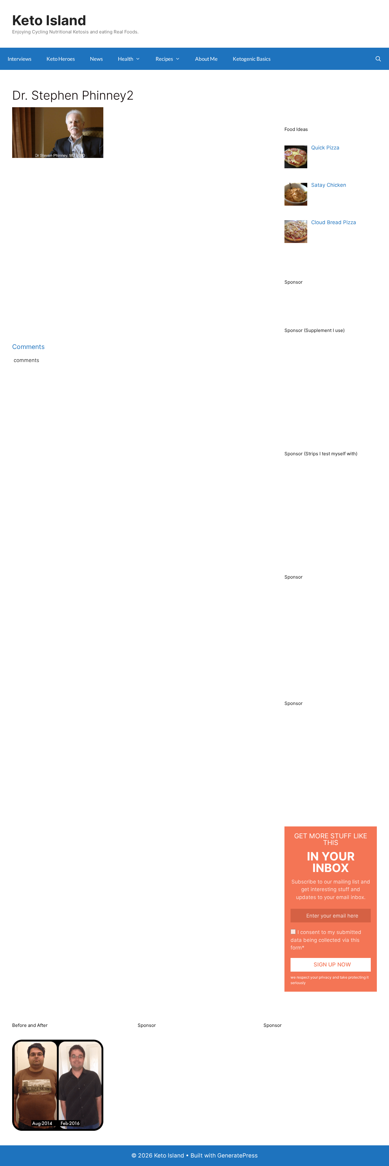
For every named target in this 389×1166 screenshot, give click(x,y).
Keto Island (49, 20)
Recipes (164, 59)
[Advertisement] (133, 210)
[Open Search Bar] (378, 59)
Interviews (19, 59)
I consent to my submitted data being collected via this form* (326, 940)
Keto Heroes (60, 59)
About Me (206, 59)
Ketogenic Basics (251, 59)
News (96, 59)
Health (125, 59)
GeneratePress (237, 1155)
